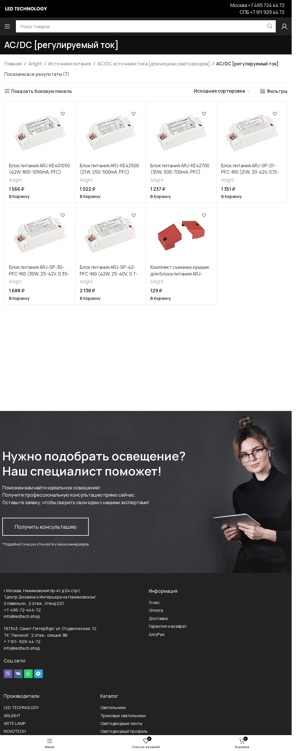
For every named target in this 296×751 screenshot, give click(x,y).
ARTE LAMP (14, 723)
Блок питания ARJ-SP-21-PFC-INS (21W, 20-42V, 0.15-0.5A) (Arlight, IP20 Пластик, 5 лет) (251, 175)
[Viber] (8, 673)
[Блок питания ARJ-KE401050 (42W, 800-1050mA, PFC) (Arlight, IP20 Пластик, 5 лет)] (40, 133)
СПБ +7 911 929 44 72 (262, 12)
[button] (19, 196)
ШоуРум (156, 634)
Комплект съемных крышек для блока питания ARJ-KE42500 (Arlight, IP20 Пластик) (179, 277)
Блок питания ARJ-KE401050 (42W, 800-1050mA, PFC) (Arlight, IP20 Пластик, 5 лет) (39, 175)
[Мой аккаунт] (284, 26)
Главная (13, 63)
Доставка (158, 618)
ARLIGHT (12, 715)
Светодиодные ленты (121, 723)
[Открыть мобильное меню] (7, 26)
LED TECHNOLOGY (21, 707)
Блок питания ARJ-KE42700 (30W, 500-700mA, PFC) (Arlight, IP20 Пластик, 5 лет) (179, 175)
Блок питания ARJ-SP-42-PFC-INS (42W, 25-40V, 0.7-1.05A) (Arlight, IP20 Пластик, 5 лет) (110, 277)
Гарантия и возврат (168, 626)
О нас (154, 602)
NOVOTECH (15, 731)
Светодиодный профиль (124, 731)
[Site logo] (26, 8)
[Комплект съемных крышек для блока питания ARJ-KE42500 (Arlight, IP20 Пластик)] (181, 234)
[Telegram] (38, 673)
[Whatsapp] (28, 673)
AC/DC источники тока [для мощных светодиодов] (153, 63)
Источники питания (69, 63)
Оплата (156, 610)
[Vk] (18, 673)
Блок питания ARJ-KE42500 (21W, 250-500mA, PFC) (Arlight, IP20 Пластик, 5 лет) (109, 175)
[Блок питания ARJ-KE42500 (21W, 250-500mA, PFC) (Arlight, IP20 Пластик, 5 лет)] (111, 133)
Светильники (113, 707)
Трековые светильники (123, 715)
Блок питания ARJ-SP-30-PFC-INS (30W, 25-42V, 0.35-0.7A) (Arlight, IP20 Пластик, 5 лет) (39, 277)
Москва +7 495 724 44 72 (257, 5)
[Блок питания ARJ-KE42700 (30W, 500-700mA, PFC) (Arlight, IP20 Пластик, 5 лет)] (181, 133)
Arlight (35, 63)
